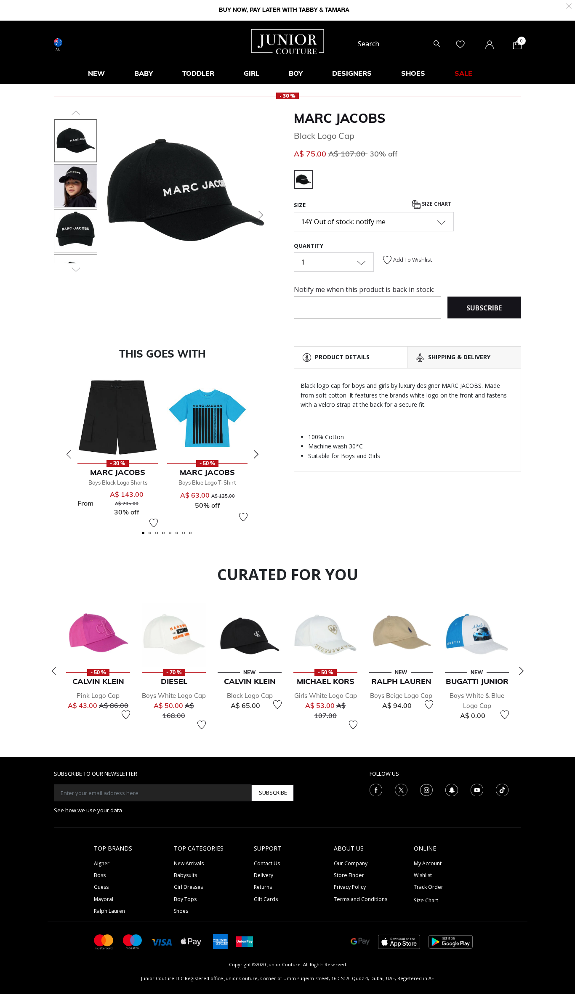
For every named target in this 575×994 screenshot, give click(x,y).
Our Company (350, 863)
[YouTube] (477, 789)
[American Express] (220, 941)
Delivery (263, 875)
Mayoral (103, 899)
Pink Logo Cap (98, 696)
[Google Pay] (360, 941)
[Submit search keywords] (437, 43)
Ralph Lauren (109, 910)
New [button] (96, 73)
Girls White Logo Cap (325, 696)
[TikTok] (502, 789)
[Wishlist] (153, 523)
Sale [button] (463, 73)
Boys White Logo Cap (174, 696)
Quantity (308, 245)
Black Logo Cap (250, 696)
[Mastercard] (104, 941)
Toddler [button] (198, 73)
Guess (101, 887)
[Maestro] (132, 941)
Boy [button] (296, 73)
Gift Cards (266, 899)
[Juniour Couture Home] (287, 40)
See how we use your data (88, 810)
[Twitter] (401, 789)
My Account (428, 863)
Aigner (101, 863)
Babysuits (185, 875)
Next (256, 454)
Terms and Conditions (360, 899)
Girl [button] (251, 73)
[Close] (569, 5)
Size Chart (436, 204)
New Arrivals (189, 863)
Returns (263, 887)
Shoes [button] (413, 73)
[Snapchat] (451, 789)
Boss (100, 875)
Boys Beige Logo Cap (401, 696)
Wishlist (423, 875)
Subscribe (273, 792)
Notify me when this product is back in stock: (364, 289)
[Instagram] (426, 789)
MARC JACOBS (340, 118)
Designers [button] (352, 73)
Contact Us (267, 863)
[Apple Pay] (191, 941)
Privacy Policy (350, 887)
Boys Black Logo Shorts (117, 482)
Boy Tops (185, 899)
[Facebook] (376, 789)
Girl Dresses (188, 887)
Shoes (181, 910)
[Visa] (161, 941)
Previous (68, 454)
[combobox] (399, 43)
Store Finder (349, 875)
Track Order (428, 887)
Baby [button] (143, 73)
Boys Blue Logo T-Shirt (207, 482)
